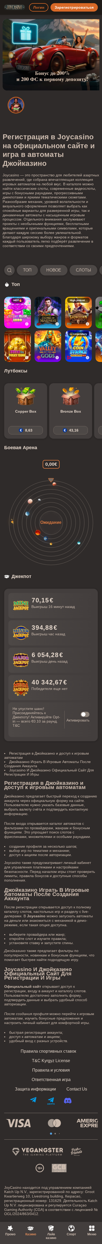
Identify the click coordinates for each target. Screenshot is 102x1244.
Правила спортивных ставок (48, 1051)
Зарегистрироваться (74, 7)
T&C (16, 725)
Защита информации (35, 1089)
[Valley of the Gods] (48, 346)
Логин (38, 7)
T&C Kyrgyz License (51, 1061)
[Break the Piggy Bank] (17, 346)
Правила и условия (51, 1070)
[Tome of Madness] (48, 312)
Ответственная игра (51, 1080)
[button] (51, 270)
